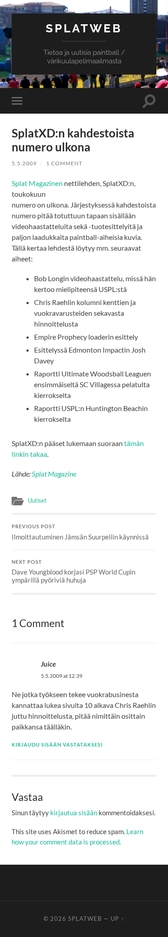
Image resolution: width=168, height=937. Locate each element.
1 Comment (64, 163)
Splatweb (84, 28)
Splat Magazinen (37, 183)
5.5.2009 (24, 163)
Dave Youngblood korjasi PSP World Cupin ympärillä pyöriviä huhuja (73, 571)
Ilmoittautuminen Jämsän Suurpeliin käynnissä (80, 532)
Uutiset (37, 500)
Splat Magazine (54, 473)
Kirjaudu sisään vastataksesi (57, 744)
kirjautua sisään (73, 813)
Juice (48, 663)
